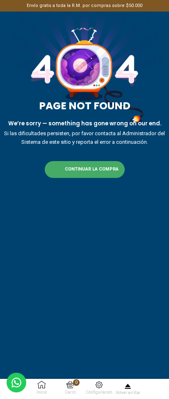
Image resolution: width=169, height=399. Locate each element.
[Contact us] (16, 382)
